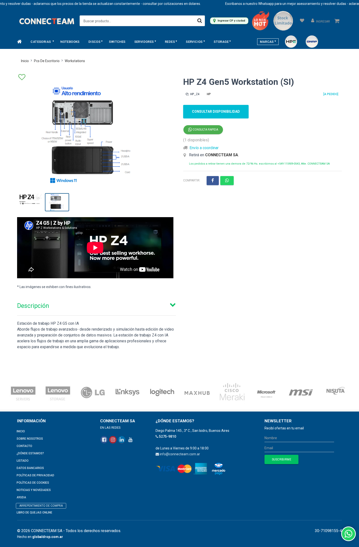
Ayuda (21, 497)
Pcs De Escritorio (47, 61)
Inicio (25, 61)
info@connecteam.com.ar (180, 454)
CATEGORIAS (41, 42)
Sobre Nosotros (30, 438)
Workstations (75, 61)
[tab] (96, 305)
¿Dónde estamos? (30, 453)
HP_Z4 (195, 94)
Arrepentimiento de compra (41, 505)
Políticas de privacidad (35, 475)
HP (209, 94)
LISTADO (23, 460)
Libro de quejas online (34, 512)
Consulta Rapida (205, 129)
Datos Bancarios (30, 468)
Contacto (24, 446)
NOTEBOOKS (70, 42)
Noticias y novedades (34, 490)
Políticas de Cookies (33, 482)
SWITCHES (117, 42)
